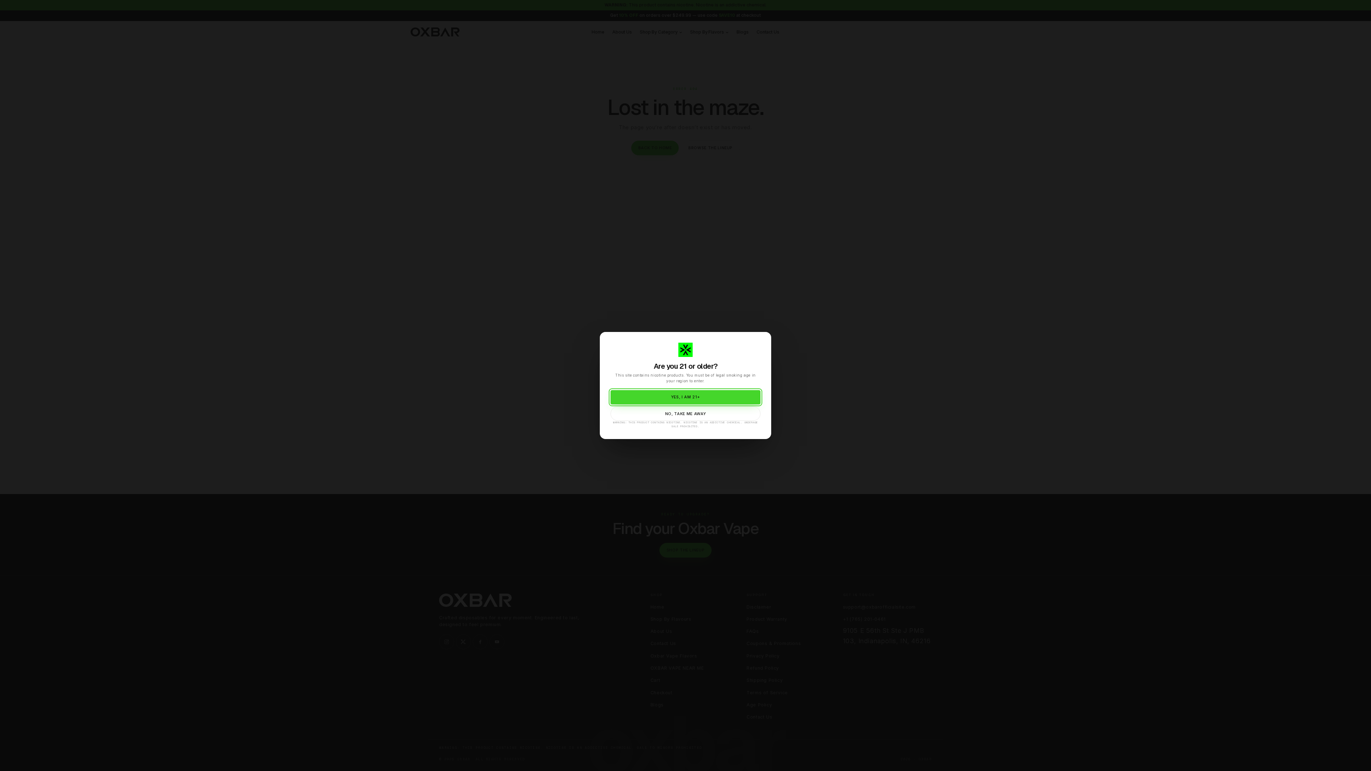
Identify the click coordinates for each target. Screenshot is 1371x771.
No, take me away (685, 414)
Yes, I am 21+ (685, 397)
